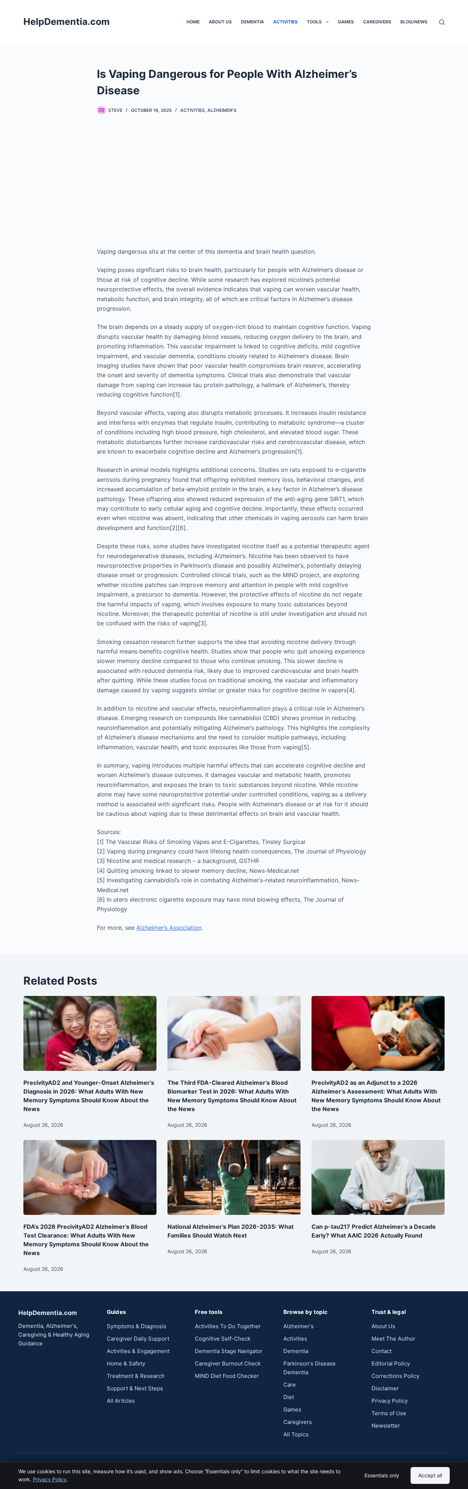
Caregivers (297, 1421)
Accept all (430, 1475)
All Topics (296, 1434)
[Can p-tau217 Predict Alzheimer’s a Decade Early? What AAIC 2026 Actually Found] (378, 1177)
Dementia (252, 21)
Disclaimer (385, 1388)
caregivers (377, 21)
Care (289, 1384)
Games (346, 21)
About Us (220, 21)
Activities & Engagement (138, 1351)
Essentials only (382, 1475)
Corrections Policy (395, 1375)
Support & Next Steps (135, 1388)
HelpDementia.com (66, 21)
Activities (285, 21)
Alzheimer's (222, 110)
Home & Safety (126, 1363)
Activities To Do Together (228, 1326)
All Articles (121, 1400)
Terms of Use (388, 1413)
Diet (288, 1397)
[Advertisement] (234, 181)
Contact (381, 1351)
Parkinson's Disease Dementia (309, 1368)
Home (193, 21)
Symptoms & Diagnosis (136, 1326)
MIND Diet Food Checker (227, 1375)
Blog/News (413, 21)
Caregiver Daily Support (138, 1338)
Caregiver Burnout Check (228, 1363)
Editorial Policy (390, 1363)
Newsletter (385, 1425)
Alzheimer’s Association (168, 927)
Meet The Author (393, 1338)
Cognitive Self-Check (222, 1338)
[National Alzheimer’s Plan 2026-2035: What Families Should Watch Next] (234, 1177)
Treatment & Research (136, 1375)
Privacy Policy (50, 1479)
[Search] (442, 22)
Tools (314, 21)
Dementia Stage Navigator (229, 1351)
